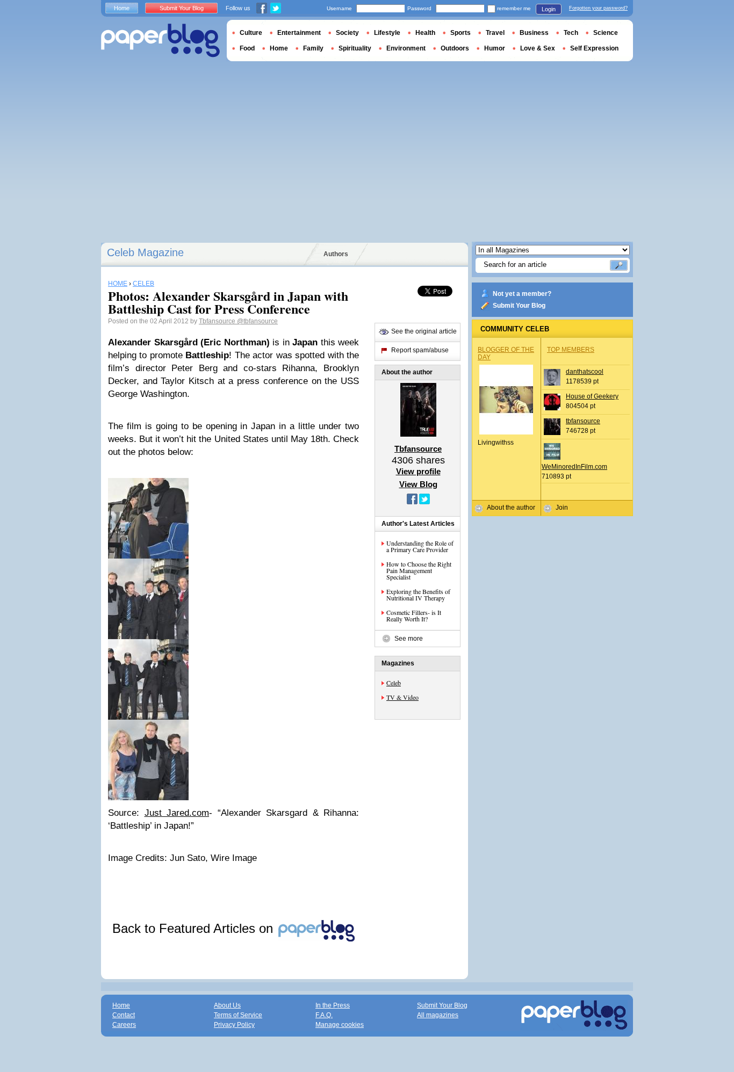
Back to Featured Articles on (194, 928)
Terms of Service (238, 1015)
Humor (494, 48)
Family (313, 48)
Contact (123, 1015)
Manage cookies (339, 1024)
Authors (335, 254)
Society (347, 33)
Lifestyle (387, 33)
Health (425, 33)
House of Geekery (592, 396)
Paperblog (160, 40)
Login (549, 9)
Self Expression (594, 48)
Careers (124, 1024)
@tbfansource (257, 321)
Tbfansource (218, 321)
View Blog (418, 484)
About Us (227, 1005)
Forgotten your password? (598, 8)
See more (408, 638)
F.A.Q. (324, 1015)
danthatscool (584, 371)
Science (605, 33)
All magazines (437, 1015)
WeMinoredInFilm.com (574, 466)
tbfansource (583, 421)
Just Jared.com (177, 813)
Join (562, 507)
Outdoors (455, 48)
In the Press (332, 1005)
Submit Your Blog (519, 305)
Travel (495, 33)
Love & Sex (537, 48)
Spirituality (355, 48)
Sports (460, 33)
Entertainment (299, 33)
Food (247, 48)
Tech (571, 33)
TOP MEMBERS (570, 349)
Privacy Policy (234, 1024)
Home (121, 8)
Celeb (393, 682)
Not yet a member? (522, 294)
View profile (418, 471)
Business (534, 33)
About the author (511, 507)
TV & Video (402, 697)
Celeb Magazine (145, 252)
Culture (251, 33)
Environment (406, 48)
